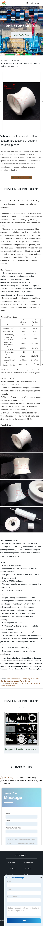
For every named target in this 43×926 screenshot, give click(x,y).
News (14, 869)
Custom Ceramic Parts (16, 669)
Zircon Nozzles (20, 663)
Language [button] (38, 3)
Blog (29, 869)
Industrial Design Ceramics (31, 658)
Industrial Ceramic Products (22, 661)
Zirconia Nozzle (6, 661)
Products (15, 61)
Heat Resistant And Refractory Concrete (22, 666)
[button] (27, 3)
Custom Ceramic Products (10, 658)
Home (6, 61)
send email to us (23, 177)
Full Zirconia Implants (34, 669)
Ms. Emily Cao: (11, 777)
